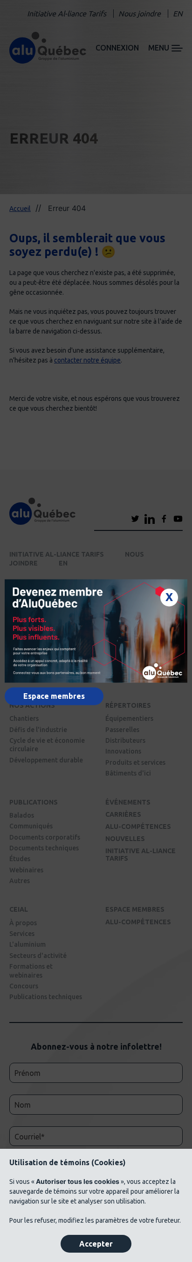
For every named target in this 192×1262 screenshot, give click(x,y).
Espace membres (54, 696)
